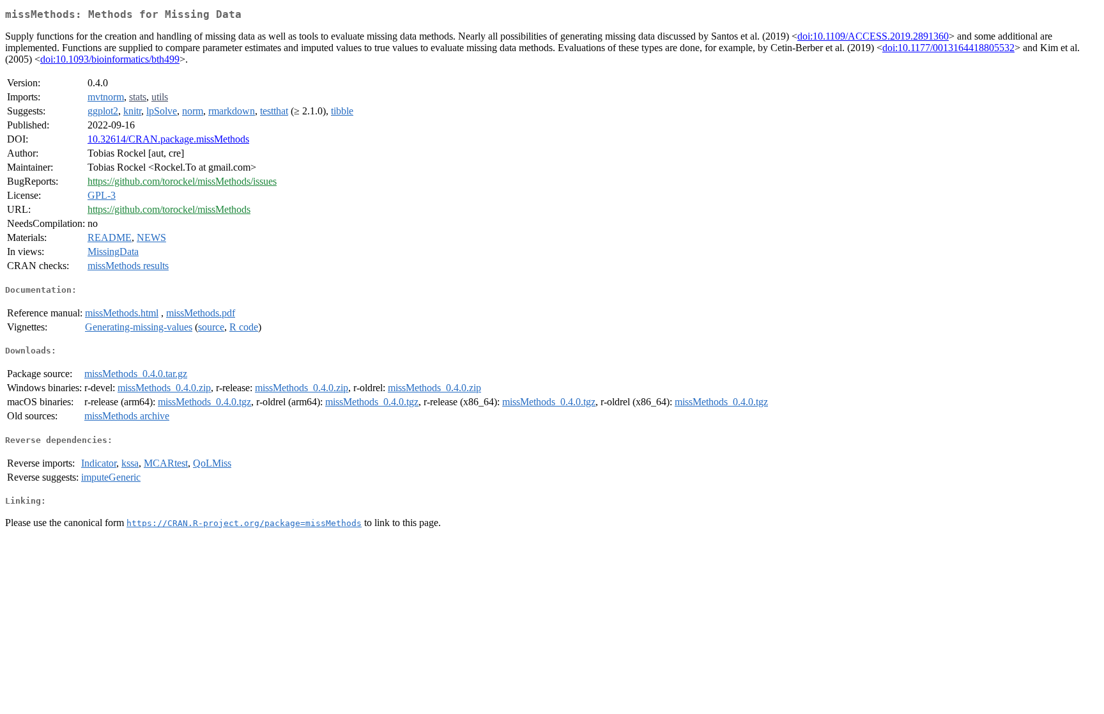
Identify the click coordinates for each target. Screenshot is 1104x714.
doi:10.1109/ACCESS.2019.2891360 (873, 36)
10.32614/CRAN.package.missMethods (168, 139)
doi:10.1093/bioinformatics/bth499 (110, 59)
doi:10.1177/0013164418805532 (948, 47)
